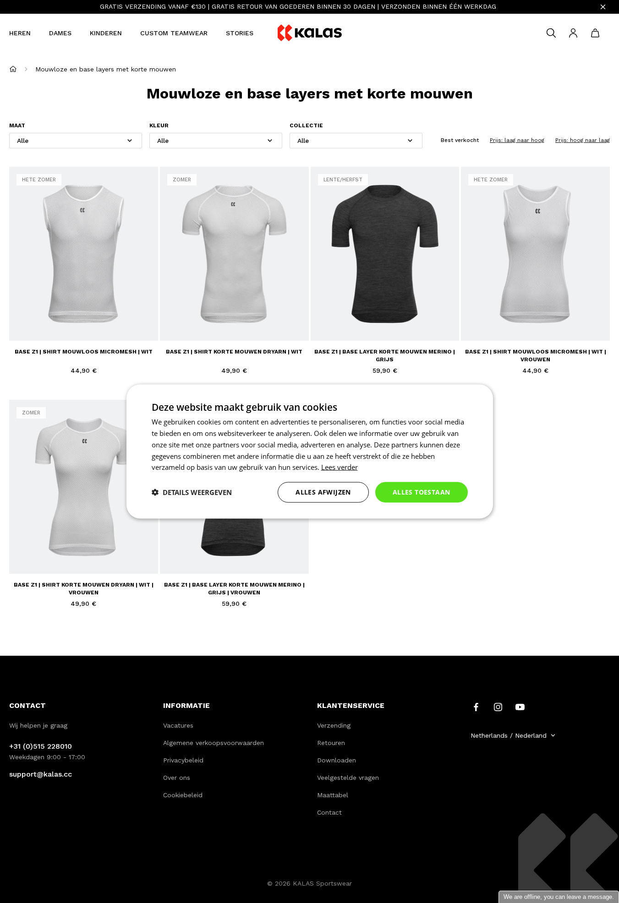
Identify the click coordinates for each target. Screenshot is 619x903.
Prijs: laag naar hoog (517, 140)
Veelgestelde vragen (348, 777)
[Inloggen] (573, 32)
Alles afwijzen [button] (323, 492)
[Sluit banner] (603, 7)
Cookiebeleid (183, 795)
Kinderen (106, 33)
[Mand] (595, 32)
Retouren (331, 742)
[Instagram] (498, 706)
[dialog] (309, 452)
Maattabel (332, 795)
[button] (192, 492)
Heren (20, 33)
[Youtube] (520, 706)
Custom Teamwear (174, 33)
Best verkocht (460, 140)
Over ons (176, 777)
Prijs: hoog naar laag (582, 140)
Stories (239, 33)
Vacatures (178, 725)
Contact (329, 812)
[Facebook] (476, 706)
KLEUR (159, 126)
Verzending (334, 725)
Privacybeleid (183, 760)
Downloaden (336, 760)
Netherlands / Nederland (509, 735)
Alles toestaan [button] (421, 492)
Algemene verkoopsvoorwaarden (213, 742)
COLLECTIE (306, 126)
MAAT (17, 126)
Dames (60, 33)
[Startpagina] (13, 69)
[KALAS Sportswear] (310, 33)
